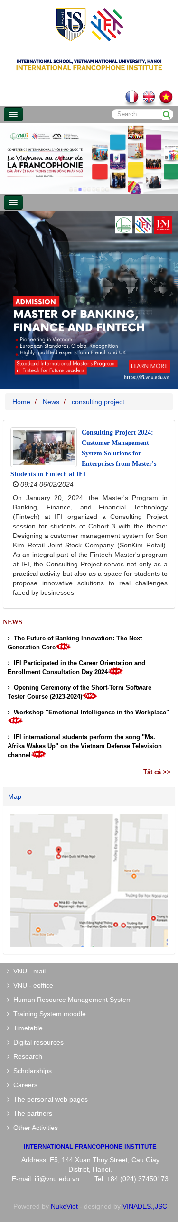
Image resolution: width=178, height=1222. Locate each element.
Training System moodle (47, 1014)
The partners (30, 1113)
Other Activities (33, 1127)
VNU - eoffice (31, 985)
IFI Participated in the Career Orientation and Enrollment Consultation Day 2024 (76, 667)
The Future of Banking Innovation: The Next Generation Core (75, 643)
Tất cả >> (156, 772)
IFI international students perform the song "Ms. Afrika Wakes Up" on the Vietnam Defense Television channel (85, 746)
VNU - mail (27, 971)
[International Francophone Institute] (89, 24)
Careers (23, 1085)
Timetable (26, 1028)
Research (25, 1056)
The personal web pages (48, 1099)
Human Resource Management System (70, 999)
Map (14, 796)
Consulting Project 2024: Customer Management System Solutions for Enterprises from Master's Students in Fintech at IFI (83, 453)
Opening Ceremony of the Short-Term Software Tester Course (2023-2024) (79, 692)
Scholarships (30, 1070)
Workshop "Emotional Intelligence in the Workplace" (89, 712)
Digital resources (36, 1042)
